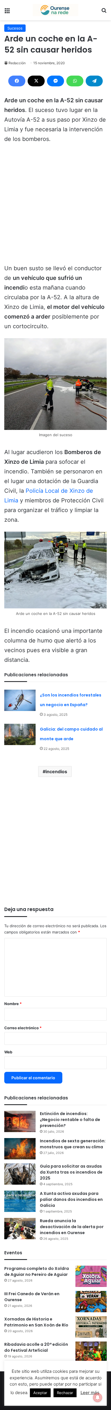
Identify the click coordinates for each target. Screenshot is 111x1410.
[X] (36, 81)
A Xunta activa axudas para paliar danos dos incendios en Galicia (71, 1199)
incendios (56, 771)
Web (8, 1052)
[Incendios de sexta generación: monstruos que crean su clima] (20, 1148)
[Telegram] (94, 81)
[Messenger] (55, 81)
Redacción (17, 63)
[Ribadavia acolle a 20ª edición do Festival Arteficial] (91, 1352)
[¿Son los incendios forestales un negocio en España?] (20, 700)
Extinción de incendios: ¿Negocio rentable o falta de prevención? (70, 1119)
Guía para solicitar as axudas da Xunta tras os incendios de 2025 (71, 1172)
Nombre (13, 1003)
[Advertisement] (55, 206)
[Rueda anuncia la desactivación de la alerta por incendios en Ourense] (20, 1228)
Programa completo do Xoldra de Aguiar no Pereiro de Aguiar (36, 1271)
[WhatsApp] (74, 81)
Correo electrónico (23, 1028)
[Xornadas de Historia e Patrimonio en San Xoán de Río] (91, 1327)
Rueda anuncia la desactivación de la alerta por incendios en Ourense (72, 1227)
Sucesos (14, 28)
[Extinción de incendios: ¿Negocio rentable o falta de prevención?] (20, 1121)
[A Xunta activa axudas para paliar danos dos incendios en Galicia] (20, 1201)
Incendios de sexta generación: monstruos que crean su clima (73, 1144)
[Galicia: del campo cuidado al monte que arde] (20, 734)
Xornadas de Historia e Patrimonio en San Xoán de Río (36, 1322)
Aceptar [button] (40, 1392)
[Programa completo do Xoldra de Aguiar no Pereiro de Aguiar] (91, 1276)
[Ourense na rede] (55, 10)
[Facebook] (16, 81)
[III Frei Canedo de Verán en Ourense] (91, 1301)
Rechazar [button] (65, 1392)
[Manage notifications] (97, 1397)
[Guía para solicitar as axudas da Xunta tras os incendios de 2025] (20, 1174)
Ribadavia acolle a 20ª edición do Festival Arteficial (36, 1347)
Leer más (90, 1392)
